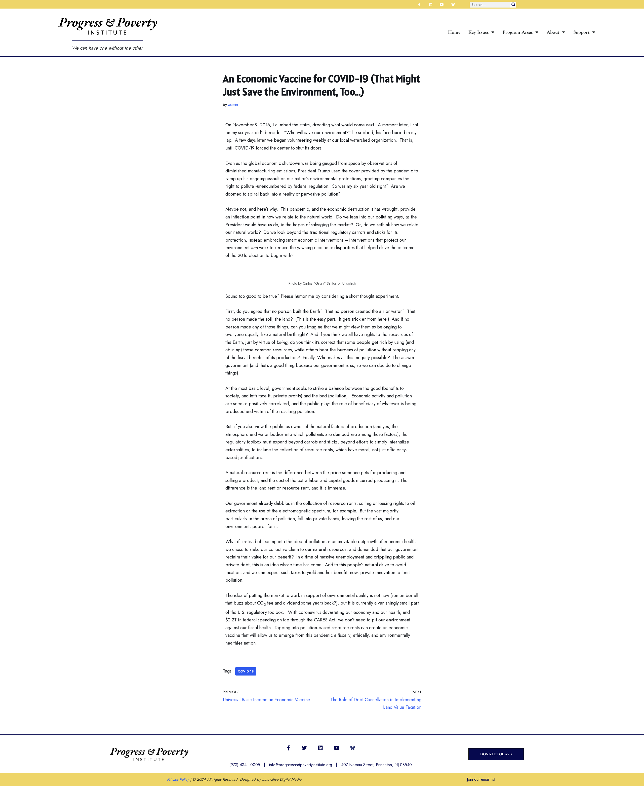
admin (233, 104)
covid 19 (246, 671)
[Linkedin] (320, 748)
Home (454, 32)
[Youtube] (337, 748)
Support (581, 32)
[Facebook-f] (288, 748)
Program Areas (518, 32)
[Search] (513, 5)
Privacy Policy (178, 779)
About (553, 32)
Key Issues (478, 32)
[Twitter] (304, 748)
